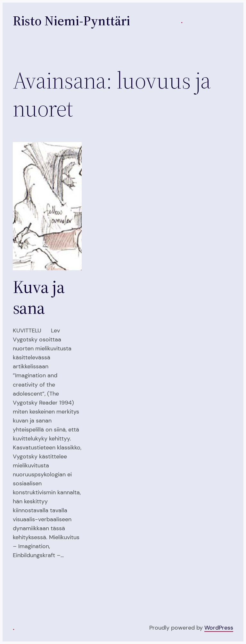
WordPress (218, 627)
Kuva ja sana (38, 298)
